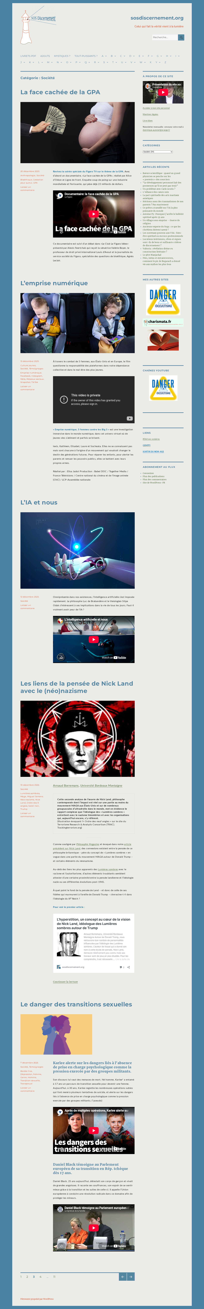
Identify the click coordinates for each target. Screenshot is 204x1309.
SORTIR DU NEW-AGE (153, 452)
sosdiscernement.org (157, 18)
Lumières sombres (108, 869)
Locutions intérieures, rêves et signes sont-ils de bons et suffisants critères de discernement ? (162, 242)
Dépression (26, 1074)
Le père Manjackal (152, 255)
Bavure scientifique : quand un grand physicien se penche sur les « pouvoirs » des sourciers (161, 176)
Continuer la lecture (65, 981)
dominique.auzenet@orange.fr (156, 130)
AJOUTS (45, 56)
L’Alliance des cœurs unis (156, 192)
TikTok (34, 382)
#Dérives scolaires (151, 439)
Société (40, 175)
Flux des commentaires (155, 479)
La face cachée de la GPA (60, 92)
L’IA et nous (38, 502)
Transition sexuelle (30, 1080)
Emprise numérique (31, 373)
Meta (23, 379)
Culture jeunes (28, 365)
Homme (32, 1077)
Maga (23, 796)
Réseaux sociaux (35, 379)
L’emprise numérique (54, 283)
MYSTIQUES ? (62, 56)
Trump (23, 809)
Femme (37, 1074)
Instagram (37, 376)
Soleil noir (33, 806)
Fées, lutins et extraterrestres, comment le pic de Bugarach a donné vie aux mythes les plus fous (161, 261)
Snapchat (25, 382)
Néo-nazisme (27, 799)
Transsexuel (26, 1083)
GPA (35, 183)
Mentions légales (150, 114)
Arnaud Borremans (66, 785)
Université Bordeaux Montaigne (101, 785)
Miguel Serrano (35, 796)
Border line (26, 1071)
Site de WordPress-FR (154, 482)
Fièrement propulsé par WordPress (37, 1299)
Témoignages (36, 368)
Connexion (148, 473)
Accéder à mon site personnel (156, 108)
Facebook (25, 376)
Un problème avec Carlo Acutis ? (159, 189)
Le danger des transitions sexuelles (76, 1004)
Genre (23, 1077)
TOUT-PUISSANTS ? (86, 56)
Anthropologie (28, 175)
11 (55, 1276)
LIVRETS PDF (28, 56)
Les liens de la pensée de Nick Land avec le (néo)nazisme (76, 687)
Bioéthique (26, 179)
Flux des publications (153, 476)
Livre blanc (148, 121)
